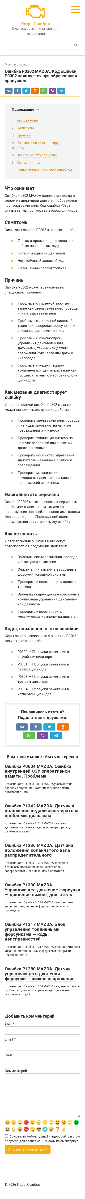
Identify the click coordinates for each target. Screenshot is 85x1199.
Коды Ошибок (35, 23)
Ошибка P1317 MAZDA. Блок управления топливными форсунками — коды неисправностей (35, 932)
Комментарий (16, 1071)
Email (10, 1039)
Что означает (27, 120)
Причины (24, 135)
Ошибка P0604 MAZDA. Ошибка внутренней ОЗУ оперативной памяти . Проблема (38, 771)
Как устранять (28, 163)
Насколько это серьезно (37, 155)
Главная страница (17, 64)
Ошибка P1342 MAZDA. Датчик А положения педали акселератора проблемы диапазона (41, 810)
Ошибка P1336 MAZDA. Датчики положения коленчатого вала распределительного (39, 850)
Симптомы (25, 128)
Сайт (9, 1055)
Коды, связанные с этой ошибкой (44, 170)
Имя (9, 1024)
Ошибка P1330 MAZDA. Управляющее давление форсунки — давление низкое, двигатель (42, 889)
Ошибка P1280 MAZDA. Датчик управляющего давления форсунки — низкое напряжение (40, 973)
